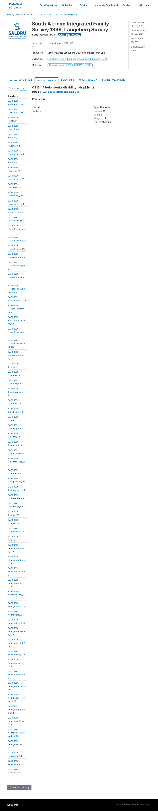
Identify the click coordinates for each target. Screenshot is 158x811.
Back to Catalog (20, 787)
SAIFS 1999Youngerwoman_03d (16, 744)
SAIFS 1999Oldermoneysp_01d (16, 461)
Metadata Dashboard (106, 5)
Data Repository (48, 5)
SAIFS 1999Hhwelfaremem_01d (16, 228)
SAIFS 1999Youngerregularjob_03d (16, 709)
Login (146, 5)
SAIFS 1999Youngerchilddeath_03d (16, 548)
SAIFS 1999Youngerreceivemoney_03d (16, 697)
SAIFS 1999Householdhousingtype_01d (16, 288)
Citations (84, 5)
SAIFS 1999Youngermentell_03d (16, 642)
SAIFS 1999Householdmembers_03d (16, 320)
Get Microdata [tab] (89, 80)
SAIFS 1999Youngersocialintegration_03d (16, 732)
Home (10, 15)
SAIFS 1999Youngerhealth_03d (16, 594)
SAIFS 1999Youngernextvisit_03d (16, 662)
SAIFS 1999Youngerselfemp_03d (16, 721)
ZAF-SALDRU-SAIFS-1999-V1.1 (49, 15)
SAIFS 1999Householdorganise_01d (17, 355)
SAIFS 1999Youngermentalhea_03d (16, 631)
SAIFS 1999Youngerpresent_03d (17, 686)
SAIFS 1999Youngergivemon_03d (16, 583)
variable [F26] (72, 15)
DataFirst (15, 4)
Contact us (129, 5)
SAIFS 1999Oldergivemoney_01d (17, 391)
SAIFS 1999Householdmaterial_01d (17, 308)
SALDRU (29, 15)
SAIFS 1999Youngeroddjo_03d (16, 674)
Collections (68, 5)
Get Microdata (70, 35)
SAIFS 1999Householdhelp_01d (16, 277)
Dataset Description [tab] (21, 80)
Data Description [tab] (46, 80)
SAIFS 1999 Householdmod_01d (61, 91)
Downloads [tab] (67, 80)
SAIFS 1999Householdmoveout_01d (16, 343)
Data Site (19, 15)
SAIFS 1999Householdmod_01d (16, 332)
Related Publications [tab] (113, 80)
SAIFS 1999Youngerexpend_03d (16, 571)
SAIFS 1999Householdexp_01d (16, 265)
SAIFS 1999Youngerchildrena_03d (16, 559)
